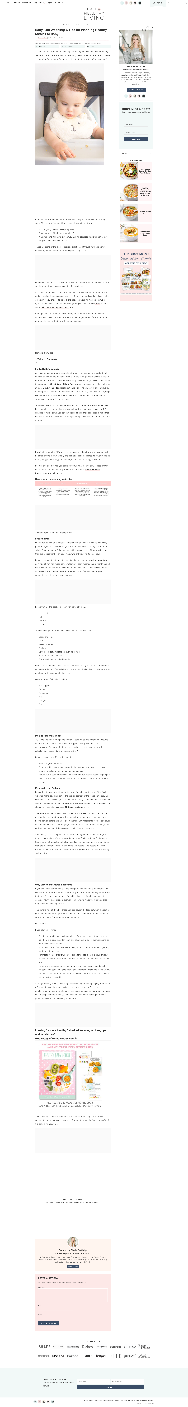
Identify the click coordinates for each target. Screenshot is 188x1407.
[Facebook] (122, 3)
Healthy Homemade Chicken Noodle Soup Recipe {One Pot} (145, 192)
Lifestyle (42, 24)
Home (36, 24)
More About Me (136, 90)
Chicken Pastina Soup (145, 212)
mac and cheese (92, 469)
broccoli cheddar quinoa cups (49, 473)
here (97, 303)
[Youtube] (139, 3)
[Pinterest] (126, 3)
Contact (136, 1400)
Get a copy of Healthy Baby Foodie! (56, 1038)
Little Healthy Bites (158, 3)
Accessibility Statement (147, 1400)
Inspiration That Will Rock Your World (62, 1202)
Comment (42, 1287)
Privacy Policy (128, 1400)
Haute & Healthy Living (94, 14)
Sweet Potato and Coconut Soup (145, 233)
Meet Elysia (73, 1266)
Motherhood (48, 24)
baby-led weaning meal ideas (55, 307)
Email (40, 1314)
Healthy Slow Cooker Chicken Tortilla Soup (145, 171)
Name (40, 1306)
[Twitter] (135, 3)
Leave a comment (70, 38)
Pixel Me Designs (149, 1403)
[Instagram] (131, 3)
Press (121, 1400)
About (117, 1400)
